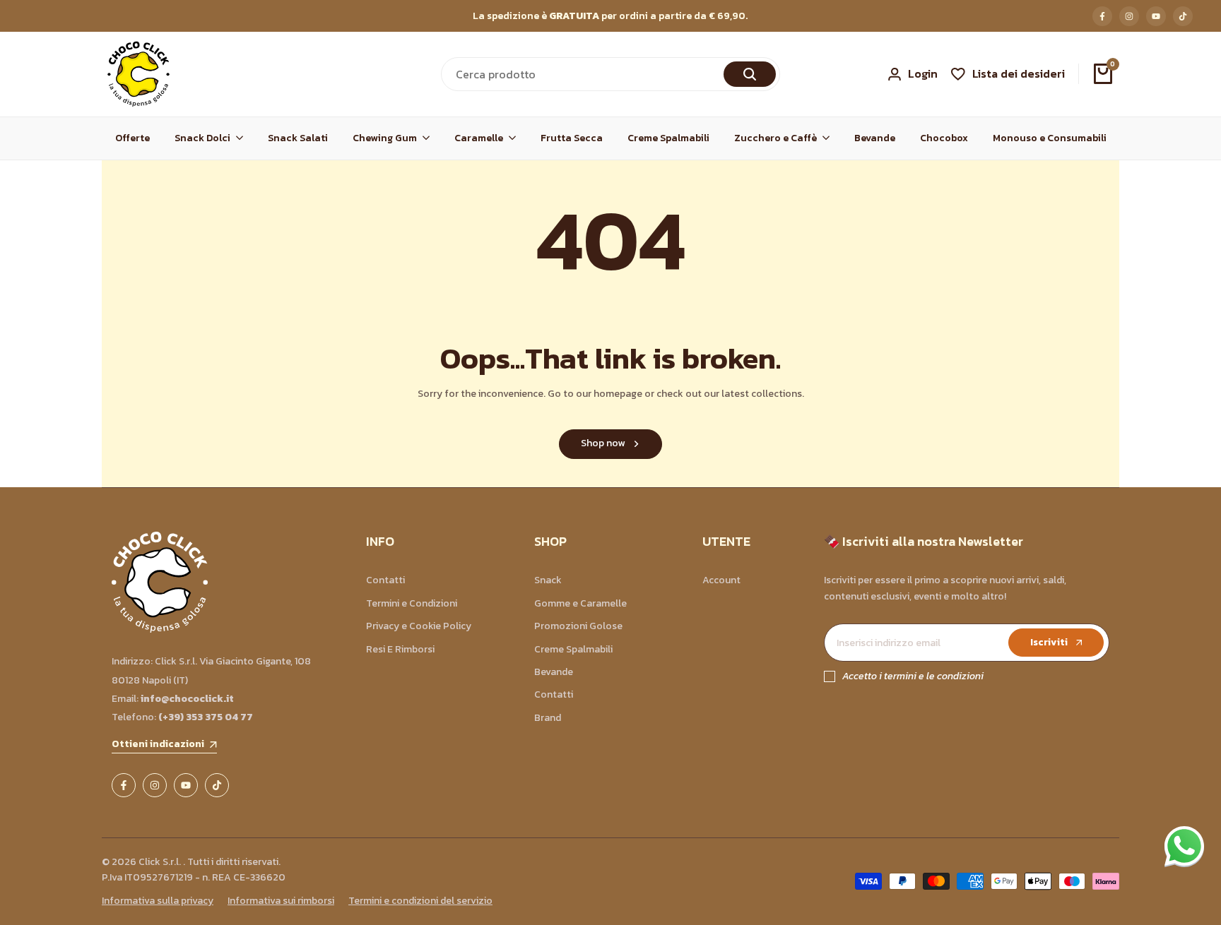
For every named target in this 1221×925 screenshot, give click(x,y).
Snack (548, 580)
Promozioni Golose (578, 626)
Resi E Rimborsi (400, 649)
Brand (547, 717)
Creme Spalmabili (573, 649)
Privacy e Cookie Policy (418, 626)
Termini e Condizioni (411, 603)
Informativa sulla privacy (157, 900)
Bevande (553, 671)
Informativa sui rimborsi (281, 900)
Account (721, 580)
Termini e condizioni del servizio (420, 900)
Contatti (385, 580)
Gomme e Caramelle (580, 603)
